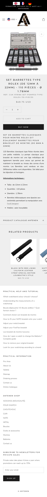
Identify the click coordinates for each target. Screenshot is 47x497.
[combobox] (16, 3)
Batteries (6, 439)
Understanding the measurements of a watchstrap (18, 302)
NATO (5, 418)
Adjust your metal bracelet (14, 323)
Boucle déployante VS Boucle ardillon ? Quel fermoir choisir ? (21, 309)
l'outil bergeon (13, 203)
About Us (7, 365)
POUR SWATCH (9, 405)
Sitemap (6, 374)
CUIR (5, 413)
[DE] (30, 3)
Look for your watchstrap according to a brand (22, 347)
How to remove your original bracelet (18, 343)
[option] (23, 3)
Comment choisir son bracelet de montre (19, 315)
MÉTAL (6, 422)
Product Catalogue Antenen (20, 220)
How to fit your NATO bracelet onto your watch (22, 319)
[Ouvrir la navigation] (3, 20)
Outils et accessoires (11, 431)
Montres (6, 435)
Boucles (6, 426)
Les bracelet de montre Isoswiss (16, 332)
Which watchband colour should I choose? (20, 296)
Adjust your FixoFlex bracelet (15, 327)
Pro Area (6, 361)
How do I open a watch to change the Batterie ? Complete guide (22, 337)
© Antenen (23, 491)
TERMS (6, 370)
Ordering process (10, 378)
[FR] (23, 3)
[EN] (16, 3)
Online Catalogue (10, 387)
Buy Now (23, 127)
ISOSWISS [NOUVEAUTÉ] (14, 401)
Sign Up (11, 478)
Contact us (7, 382)
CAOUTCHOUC (9, 409)
